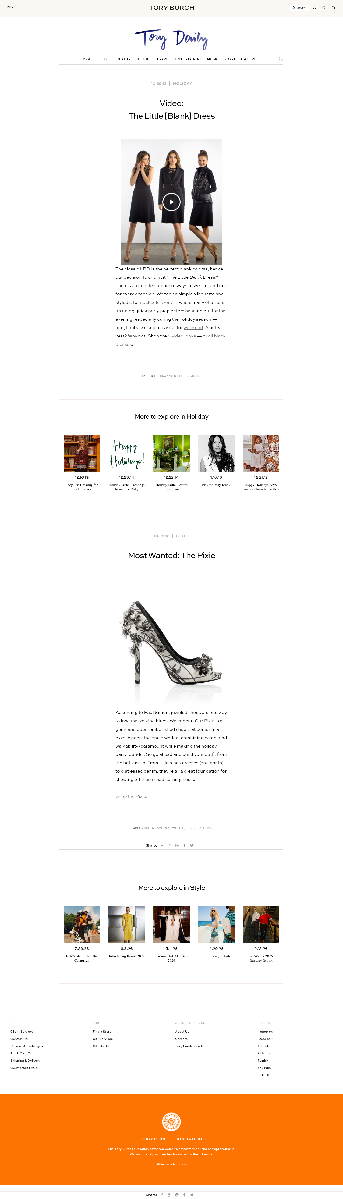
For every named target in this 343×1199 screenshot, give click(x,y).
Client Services (22, 1031)
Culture (143, 59)
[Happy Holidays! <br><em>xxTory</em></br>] (261, 453)
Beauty (123, 59)
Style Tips (181, 376)
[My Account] (314, 7)
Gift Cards (101, 1046)
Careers (181, 1039)
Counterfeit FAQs (24, 1068)
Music (213, 59)
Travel (164, 59)
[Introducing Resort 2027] (126, 924)
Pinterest (265, 1053)
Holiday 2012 (163, 376)
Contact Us (19, 1039)
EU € (10, 7)
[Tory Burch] (171, 8)
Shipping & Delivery (25, 1060)
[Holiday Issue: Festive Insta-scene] (171, 453)
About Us (182, 1031)
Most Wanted (174, 828)
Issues (89, 59)
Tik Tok (263, 1046)
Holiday (182, 83)
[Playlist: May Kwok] (216, 453)
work (167, 302)
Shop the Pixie (131, 796)
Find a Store (102, 1031)
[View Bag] (333, 7)
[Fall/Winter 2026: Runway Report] (261, 924)
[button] (171, 202)
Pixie (209, 721)
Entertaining (188, 59)
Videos (195, 376)
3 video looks (182, 336)
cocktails (149, 302)
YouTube (264, 1068)
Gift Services (103, 1039)
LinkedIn (264, 1075)
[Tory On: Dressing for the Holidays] (82, 453)
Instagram (265, 1031)
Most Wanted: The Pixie (171, 556)
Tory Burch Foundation (192, 1046)
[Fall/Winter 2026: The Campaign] (82, 924)
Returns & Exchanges (26, 1046)
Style (106, 59)
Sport (229, 59)
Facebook (265, 1039)
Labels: (148, 376)
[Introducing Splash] (216, 924)
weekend (193, 328)
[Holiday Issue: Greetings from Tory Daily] (126, 453)
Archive (248, 59)
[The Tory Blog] (172, 40)
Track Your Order (23, 1053)
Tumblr (263, 1060)
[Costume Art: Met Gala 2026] (171, 924)
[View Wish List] (324, 7)
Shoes (190, 828)
